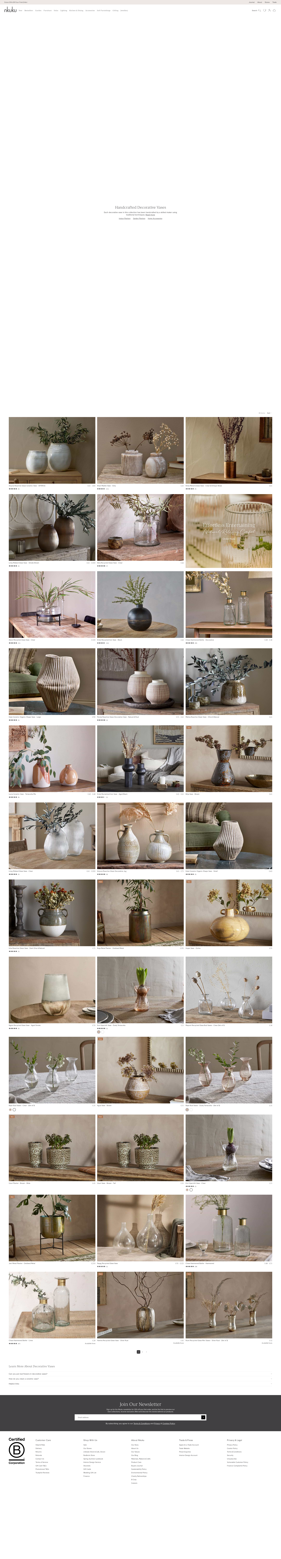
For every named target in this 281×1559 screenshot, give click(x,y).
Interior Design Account (188, 1455)
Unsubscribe (232, 1459)
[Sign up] (203, 1417)
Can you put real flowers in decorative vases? (28, 1373)
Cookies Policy (168, 1423)
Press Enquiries (185, 1452)
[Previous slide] (12, 450)
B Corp (133, 1479)
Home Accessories (155, 218)
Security (230, 1455)
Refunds (39, 1455)
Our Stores (87, 1448)
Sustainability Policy (138, 1469)
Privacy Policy (232, 1445)
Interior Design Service (92, 1462)
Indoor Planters (124, 218)
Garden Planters (139, 218)
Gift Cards (87, 1469)
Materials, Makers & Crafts (140, 1459)
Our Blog (134, 1455)
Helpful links (14, 1383)
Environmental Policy (139, 1472)
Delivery (39, 1448)
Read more (150, 214)
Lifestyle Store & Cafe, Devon (94, 1452)
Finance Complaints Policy (237, 1465)
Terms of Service (42, 1462)
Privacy (157, 1423)
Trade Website (184, 1448)
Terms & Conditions (141, 1423)
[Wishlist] (264, 10)
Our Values (135, 1452)
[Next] (146, 1352)
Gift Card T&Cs (41, 1465)
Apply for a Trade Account (189, 1445)
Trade (274, 2)
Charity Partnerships (138, 1476)
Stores (267, 2)
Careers (134, 1483)
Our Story (134, 1445)
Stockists (86, 1465)
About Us (134, 1448)
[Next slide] (92, 450)
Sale (85, 1445)
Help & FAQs (40, 1445)
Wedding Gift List (89, 1472)
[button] (269, 412)
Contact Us (40, 1459)
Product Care (136, 1462)
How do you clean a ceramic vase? (24, 1378)
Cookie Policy (232, 1448)
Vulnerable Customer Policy (237, 1462)
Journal (252, 2)
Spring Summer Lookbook (93, 1459)
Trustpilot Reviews (42, 1472)
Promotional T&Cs (42, 1469)
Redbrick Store (89, 1455)
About (259, 2)
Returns (38, 1452)
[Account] (269, 10)
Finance (86, 1476)
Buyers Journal (137, 1465)
